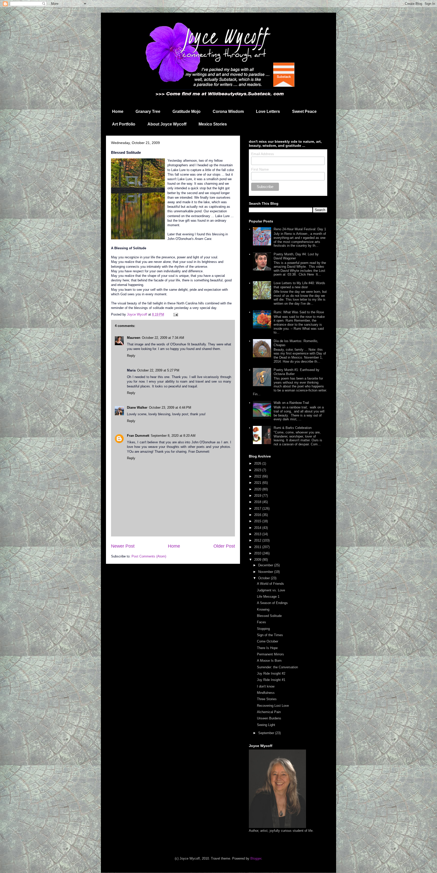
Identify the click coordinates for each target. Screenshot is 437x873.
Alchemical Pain (269, 712)
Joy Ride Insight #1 (271, 680)
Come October (267, 641)
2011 (258, 547)
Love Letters (268, 111)
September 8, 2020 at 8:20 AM (173, 436)
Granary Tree (148, 111)
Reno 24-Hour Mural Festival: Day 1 (300, 229)
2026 (258, 463)
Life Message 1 (268, 596)
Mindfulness (266, 693)
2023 (258, 470)
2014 (258, 528)
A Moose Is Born (269, 660)
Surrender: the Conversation (277, 667)
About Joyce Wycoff (166, 124)
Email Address (262, 154)
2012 (258, 540)
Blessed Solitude (269, 616)
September (266, 733)
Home (117, 111)
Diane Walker (137, 407)
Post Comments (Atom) (149, 556)
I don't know (265, 686)
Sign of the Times (270, 635)
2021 (258, 483)
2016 (258, 515)
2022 (258, 476)
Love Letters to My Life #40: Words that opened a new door (299, 285)
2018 (258, 502)
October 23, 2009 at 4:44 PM (170, 407)
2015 (258, 521)
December (266, 565)
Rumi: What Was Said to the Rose (299, 312)
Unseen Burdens (269, 718)
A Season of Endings (272, 603)
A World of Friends (270, 584)
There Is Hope (267, 648)
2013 (258, 534)
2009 (258, 560)
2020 (258, 489)
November (266, 572)
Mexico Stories (213, 124)
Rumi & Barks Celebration (293, 428)
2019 (258, 495)
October (264, 578)
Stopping (263, 629)
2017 (258, 508)
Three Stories (267, 699)
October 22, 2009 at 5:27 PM (158, 370)
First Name (260, 169)
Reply (131, 356)
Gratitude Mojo (186, 111)
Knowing (263, 609)
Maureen (133, 338)
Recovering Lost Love (273, 706)
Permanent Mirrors (270, 654)
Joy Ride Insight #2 (271, 673)
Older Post (224, 546)
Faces (261, 622)
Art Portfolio (123, 124)
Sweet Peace (304, 111)
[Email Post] (175, 314)
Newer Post (123, 546)
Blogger (255, 858)
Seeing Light (266, 725)
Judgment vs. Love (271, 590)
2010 (258, 553)
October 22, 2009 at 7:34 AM (163, 338)
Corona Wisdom (228, 111)
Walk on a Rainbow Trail (291, 403)
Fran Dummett (138, 436)
